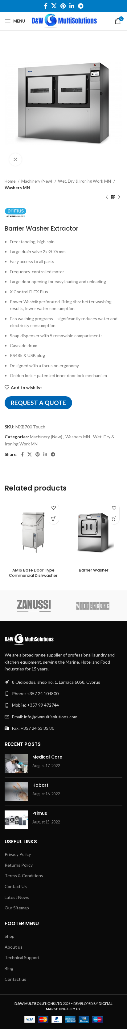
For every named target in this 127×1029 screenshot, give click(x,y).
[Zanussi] (34, 605)
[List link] (63, 693)
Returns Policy (19, 865)
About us (14, 947)
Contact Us (16, 886)
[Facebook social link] (45, 6)
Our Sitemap (17, 907)
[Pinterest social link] (63, 6)
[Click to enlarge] (15, 159)
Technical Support (22, 957)
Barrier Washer (94, 570)
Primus (39, 813)
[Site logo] (64, 20)
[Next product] (119, 197)
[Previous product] (107, 197)
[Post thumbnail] (16, 763)
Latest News (17, 897)
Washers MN (17, 187)
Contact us (15, 979)
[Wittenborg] (92, 605)
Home (10, 181)
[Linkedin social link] (72, 6)
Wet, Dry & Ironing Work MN (85, 181)
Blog (9, 968)
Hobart (40, 785)
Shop (9, 936)
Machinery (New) (37, 181)
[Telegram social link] (80, 6)
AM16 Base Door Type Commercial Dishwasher (33, 573)
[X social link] (54, 6)
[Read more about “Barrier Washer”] (114, 518)
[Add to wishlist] (53, 508)
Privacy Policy (18, 854)
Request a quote (38, 402)
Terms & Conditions (24, 875)
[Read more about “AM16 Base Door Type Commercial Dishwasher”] (53, 518)
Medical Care (47, 757)
